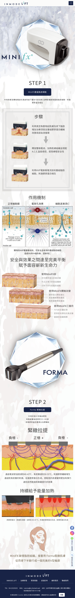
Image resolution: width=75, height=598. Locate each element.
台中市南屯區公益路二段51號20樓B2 (58, 588)
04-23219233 (13, 588)
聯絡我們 (65, 580)
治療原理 (23, 580)
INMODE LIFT (12, 580)
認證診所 (44, 580)
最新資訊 (54, 580)
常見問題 (34, 580)
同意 (61, 595)
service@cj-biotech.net (32, 588)
